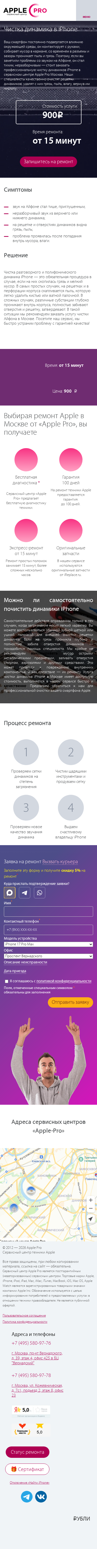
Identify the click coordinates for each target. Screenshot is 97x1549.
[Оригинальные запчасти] (71, 530)
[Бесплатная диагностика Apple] (26, 459)
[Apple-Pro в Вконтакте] (41, 1497)
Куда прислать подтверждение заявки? (36, 884)
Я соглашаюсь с (50, 981)
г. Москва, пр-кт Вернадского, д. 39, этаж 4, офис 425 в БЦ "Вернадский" (37, 1358)
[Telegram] (24, 892)
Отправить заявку (70, 1002)
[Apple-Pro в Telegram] (27, 1497)
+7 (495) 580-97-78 (31, 1375)
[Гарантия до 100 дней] (71, 460)
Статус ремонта (27, 1452)
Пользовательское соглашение (24, 1316)
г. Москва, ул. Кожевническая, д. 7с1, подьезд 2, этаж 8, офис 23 (37, 1390)
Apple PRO (25, 10)
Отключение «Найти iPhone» (29, 1483)
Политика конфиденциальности (25, 1322)
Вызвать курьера (60, 862)
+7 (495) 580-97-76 (31, 1343)
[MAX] (9, 892)
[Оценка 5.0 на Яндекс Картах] (31, 1411)
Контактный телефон (22, 921)
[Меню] (86, 10)
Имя (8, 902)
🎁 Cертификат (27, 1469)
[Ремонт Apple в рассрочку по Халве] (75, 1535)
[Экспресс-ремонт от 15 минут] (26, 530)
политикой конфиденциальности (63, 981)
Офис (8, 950)
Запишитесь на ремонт (48, 162)
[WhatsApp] (39, 892)
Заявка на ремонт (22, 862)
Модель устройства (20, 939)
